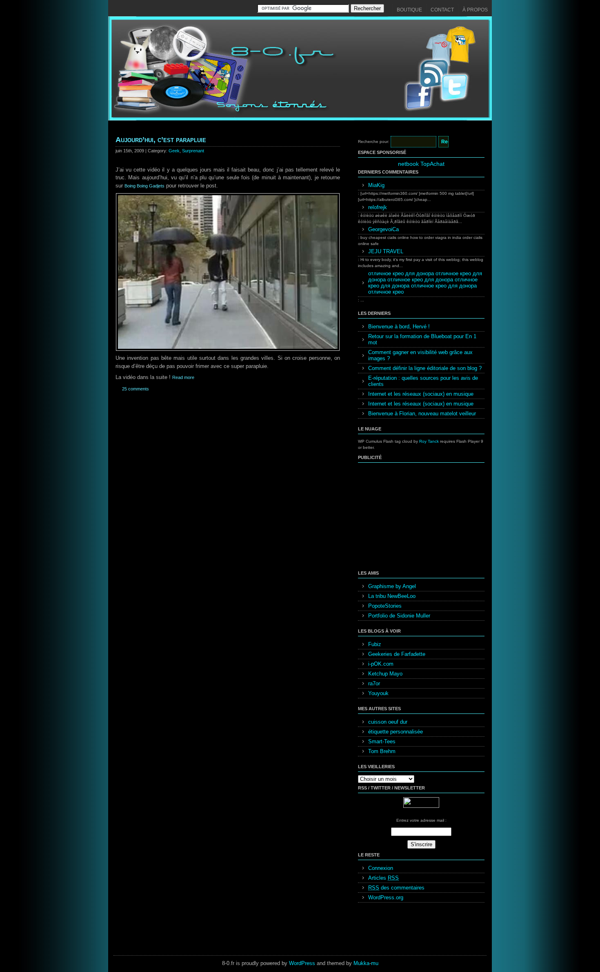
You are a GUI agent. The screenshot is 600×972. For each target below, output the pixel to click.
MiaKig (376, 185)
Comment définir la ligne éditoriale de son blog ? (425, 368)
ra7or (374, 683)
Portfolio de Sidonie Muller (399, 616)
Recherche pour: (373, 141)
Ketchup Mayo (385, 674)
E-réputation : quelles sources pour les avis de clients (423, 381)
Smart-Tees (382, 741)
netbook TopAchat (421, 164)
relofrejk (377, 207)
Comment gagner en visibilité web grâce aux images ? (420, 355)
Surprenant (193, 150)
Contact (442, 10)
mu (374, 963)
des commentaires (396, 888)
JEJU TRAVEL (385, 251)
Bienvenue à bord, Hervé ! (399, 326)
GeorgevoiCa (383, 229)
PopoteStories (385, 606)
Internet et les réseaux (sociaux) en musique (420, 394)
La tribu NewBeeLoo (392, 596)
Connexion (380, 868)
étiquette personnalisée (395, 732)
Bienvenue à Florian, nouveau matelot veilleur (422, 413)
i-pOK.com (380, 664)
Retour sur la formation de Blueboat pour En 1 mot (422, 339)
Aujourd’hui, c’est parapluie (161, 140)
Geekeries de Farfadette (396, 654)
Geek (174, 150)
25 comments (135, 388)
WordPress (302, 963)
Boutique (409, 10)
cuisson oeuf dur (387, 722)
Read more (183, 377)
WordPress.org (385, 897)
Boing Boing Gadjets (144, 185)
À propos (475, 10)
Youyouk (378, 693)
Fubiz (374, 644)
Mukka (361, 963)
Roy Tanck (429, 441)
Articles (383, 878)
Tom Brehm (382, 751)
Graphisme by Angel (392, 586)
